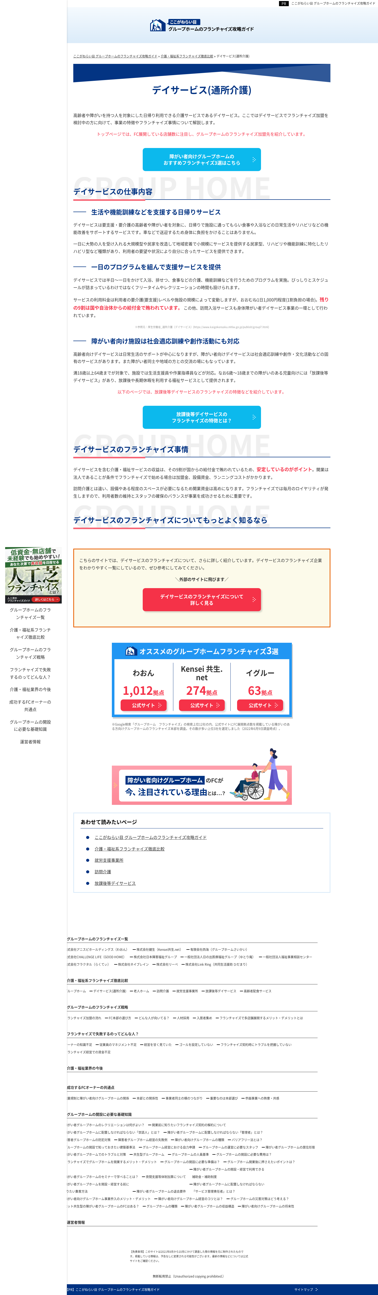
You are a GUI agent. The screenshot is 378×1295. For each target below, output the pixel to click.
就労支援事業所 (109, 860)
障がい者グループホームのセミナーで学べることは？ (101, 1176)
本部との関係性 (147, 1098)
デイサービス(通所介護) (109, 991)
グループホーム (75, 991)
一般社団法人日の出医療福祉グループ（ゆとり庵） (219, 957)
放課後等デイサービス (115, 883)
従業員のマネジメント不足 (118, 1044)
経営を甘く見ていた (158, 1044)
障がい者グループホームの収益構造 (209, 1206)
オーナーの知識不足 (78, 1044)
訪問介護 (103, 871)
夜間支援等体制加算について (166, 1176)
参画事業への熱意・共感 (262, 1098)
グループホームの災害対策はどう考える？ (259, 1199)
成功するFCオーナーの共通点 (30, 705)
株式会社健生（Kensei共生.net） (160, 949)
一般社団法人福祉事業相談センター (287, 957)
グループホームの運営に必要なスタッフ (230, 1147)
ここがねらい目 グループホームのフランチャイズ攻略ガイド (333, 3)
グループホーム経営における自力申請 (169, 1147)
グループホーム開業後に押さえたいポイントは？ (261, 1162)
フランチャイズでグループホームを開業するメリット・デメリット (110, 1162)
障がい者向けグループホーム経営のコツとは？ (190, 1199)
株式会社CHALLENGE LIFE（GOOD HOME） (95, 957)
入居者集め (204, 1018)
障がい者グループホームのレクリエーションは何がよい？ (104, 1125)
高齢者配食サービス (258, 991)
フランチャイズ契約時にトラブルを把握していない (256, 1044)
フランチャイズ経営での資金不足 (87, 1052)
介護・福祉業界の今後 (30, 689)
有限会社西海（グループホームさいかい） (219, 949)
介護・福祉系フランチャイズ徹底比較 (30, 633)
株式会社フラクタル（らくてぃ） (87, 964)
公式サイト (143, 705)
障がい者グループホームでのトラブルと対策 (95, 1154)
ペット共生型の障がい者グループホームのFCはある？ (101, 1206)
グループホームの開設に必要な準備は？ (192, 1162)
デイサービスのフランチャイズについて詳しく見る (202, 599)
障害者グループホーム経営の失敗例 (142, 1140)
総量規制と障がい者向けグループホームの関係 (96, 1098)
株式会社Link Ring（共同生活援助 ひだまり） (217, 964)
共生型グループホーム (148, 1154)
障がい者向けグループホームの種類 (199, 1140)
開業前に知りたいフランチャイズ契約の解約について (189, 1125)
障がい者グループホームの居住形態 (290, 1147)
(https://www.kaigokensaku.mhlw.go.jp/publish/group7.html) (231, 327)
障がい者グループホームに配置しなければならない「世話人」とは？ (112, 1132)
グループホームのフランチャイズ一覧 (30, 613)
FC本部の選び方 (120, 1018)
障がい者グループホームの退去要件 (161, 1191)
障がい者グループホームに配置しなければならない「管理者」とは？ (215, 1132)
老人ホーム (141, 991)
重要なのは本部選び (224, 1098)
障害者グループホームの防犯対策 (87, 1140)
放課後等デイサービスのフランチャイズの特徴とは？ (202, 417)
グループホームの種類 (162, 1206)
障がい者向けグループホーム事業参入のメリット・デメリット (107, 1199)
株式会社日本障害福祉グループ (155, 957)
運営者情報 (30, 741)
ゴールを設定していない (196, 1044)
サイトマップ (303, 1289)
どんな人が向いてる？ (154, 1018)
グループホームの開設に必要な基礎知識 (30, 725)
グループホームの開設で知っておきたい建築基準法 (99, 1147)
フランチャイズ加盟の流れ (82, 1018)
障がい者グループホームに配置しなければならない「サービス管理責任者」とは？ (228, 1188)
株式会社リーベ (167, 964)
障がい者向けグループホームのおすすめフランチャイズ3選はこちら (202, 159)
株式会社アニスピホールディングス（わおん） (96, 949)
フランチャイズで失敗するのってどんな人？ (30, 673)
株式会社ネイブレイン (133, 964)
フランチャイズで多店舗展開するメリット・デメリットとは (261, 1018)
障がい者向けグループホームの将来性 (268, 1206)
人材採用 (183, 1018)
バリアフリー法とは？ (247, 1140)
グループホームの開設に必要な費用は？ (244, 1154)
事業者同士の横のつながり (184, 1098)
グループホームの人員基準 (190, 1154)
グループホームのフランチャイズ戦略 (30, 653)
